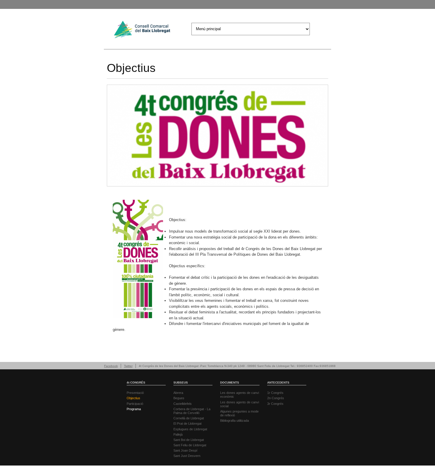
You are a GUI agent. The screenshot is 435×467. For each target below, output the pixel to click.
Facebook (111, 366)
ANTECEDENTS (278, 382)
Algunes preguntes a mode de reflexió (239, 413)
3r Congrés (275, 403)
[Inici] (142, 30)
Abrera (178, 392)
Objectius (133, 398)
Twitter (128, 366)
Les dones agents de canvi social (239, 404)
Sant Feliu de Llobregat (189, 445)
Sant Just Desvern (186, 456)
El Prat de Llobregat (187, 423)
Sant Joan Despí (185, 450)
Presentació (135, 392)
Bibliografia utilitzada (234, 420)
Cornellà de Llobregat (188, 418)
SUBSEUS (180, 382)
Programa (134, 409)
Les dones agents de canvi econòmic (239, 394)
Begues (178, 398)
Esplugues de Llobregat (190, 429)
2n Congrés (275, 398)
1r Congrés (275, 392)
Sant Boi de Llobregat (188, 440)
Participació (135, 403)
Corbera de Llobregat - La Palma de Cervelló (191, 411)
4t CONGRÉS (136, 382)
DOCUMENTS (229, 382)
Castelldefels (182, 403)
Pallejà (178, 434)
